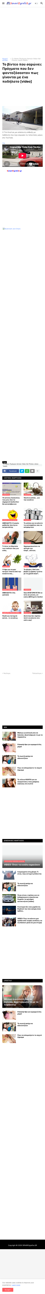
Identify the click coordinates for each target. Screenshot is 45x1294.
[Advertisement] (22, 32)
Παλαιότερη (36, 673)
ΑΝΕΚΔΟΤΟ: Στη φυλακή (8, 594)
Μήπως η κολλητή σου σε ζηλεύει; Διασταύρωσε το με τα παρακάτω (30, 735)
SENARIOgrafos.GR (29, 1245)
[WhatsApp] (27, 471)
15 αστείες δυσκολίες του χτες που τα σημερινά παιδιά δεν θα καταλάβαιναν (11, 501)
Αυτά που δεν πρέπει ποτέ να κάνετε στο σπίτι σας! (32, 618)
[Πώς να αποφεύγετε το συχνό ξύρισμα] (9, 771)
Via (3, 143)
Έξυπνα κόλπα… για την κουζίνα (32, 499)
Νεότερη (7, 673)
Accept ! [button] (8, 1290)
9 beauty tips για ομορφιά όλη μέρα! (29, 745)
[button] (3, 3)
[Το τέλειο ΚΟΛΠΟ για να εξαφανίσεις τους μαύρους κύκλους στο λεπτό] (9, 783)
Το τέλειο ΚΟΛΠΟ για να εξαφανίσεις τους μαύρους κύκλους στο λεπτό (28, 782)
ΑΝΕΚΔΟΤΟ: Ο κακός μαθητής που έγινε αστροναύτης (10, 525)
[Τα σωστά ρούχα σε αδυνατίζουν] (9, 759)
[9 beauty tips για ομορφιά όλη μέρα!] (9, 747)
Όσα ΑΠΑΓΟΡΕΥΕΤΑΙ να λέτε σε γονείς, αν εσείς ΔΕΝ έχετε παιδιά (33, 595)
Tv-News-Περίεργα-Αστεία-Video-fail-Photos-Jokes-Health (26, 59)
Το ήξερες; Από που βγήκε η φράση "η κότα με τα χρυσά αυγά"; (33, 571)
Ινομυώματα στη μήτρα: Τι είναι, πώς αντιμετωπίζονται (29, 873)
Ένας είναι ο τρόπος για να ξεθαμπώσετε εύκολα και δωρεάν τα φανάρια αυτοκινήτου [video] (28, 898)
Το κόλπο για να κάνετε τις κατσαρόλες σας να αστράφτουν (33, 525)
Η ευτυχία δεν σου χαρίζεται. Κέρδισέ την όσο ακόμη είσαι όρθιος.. (29, 909)
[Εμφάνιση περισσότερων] (37, 471)
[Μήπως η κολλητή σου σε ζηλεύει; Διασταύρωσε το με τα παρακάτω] (9, 736)
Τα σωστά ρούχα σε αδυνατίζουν (25, 757)
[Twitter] (22, 471)
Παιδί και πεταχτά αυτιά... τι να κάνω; (10, 617)
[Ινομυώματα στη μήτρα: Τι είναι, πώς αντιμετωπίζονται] (9, 875)
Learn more (16, 1285)
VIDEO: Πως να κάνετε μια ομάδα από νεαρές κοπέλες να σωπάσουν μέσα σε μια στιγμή (29, 921)
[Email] (32, 471)
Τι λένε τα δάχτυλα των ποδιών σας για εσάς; (10, 548)
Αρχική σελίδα (5, 59)
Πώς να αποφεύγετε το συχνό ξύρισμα (29, 769)
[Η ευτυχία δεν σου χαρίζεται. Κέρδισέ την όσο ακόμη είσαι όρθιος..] (9, 910)
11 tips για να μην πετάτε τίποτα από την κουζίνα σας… (11, 571)
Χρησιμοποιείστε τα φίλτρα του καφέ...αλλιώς (32, 548)
